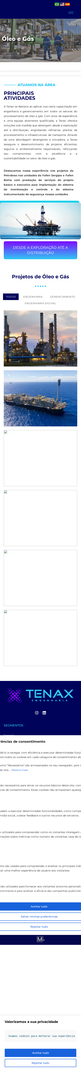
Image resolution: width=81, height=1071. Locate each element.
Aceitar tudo (40, 1053)
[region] (40, 1043)
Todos (11, 296)
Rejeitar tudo (40, 1063)
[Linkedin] (44, 712)
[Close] (77, 1019)
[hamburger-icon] (71, 12)
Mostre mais (19, 770)
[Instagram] (36, 712)
